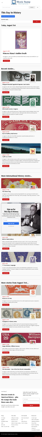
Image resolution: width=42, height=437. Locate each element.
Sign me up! (11, 223)
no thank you (11, 226)
